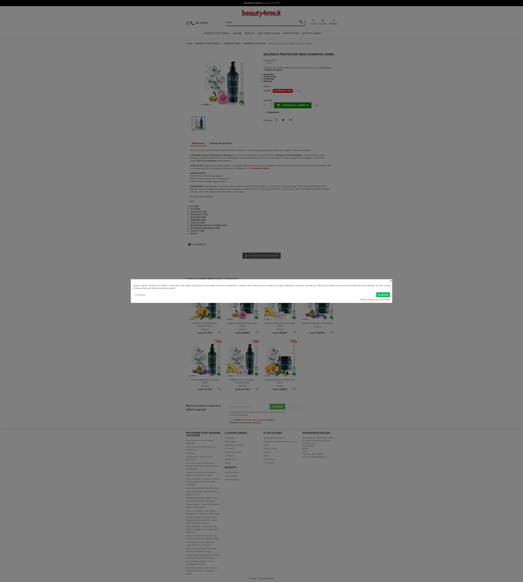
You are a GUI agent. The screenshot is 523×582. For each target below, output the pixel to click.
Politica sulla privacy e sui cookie (375, 299)
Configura (140, 294)
